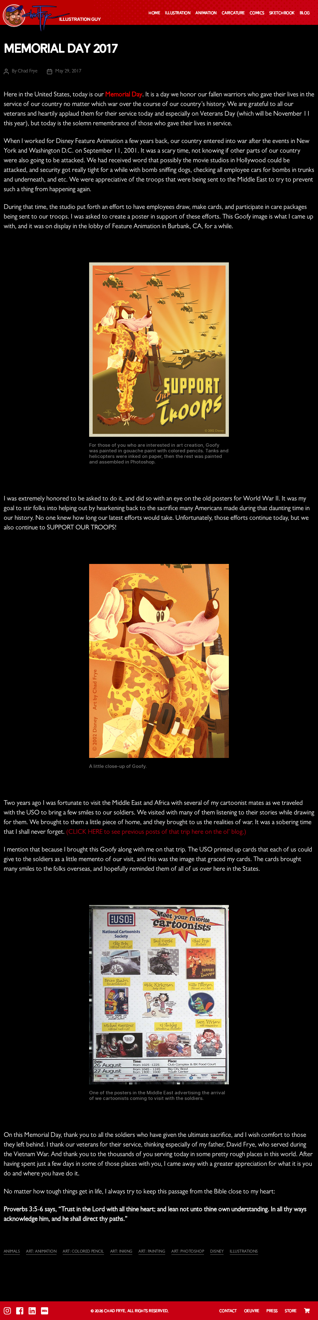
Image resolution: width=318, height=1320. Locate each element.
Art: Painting (152, 1252)
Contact (228, 1311)
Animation (206, 13)
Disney (217, 1252)
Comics (257, 13)
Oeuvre (251, 1311)
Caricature (233, 13)
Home (154, 13)
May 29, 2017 (68, 71)
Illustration (177, 13)
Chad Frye (28, 71)
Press (271, 1311)
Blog (305, 13)
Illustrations (244, 1252)
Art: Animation (41, 1252)
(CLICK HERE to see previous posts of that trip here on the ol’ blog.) (156, 832)
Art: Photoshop (187, 1252)
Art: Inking (121, 1252)
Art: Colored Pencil (83, 1252)
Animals (12, 1252)
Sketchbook (282, 13)
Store (290, 1311)
